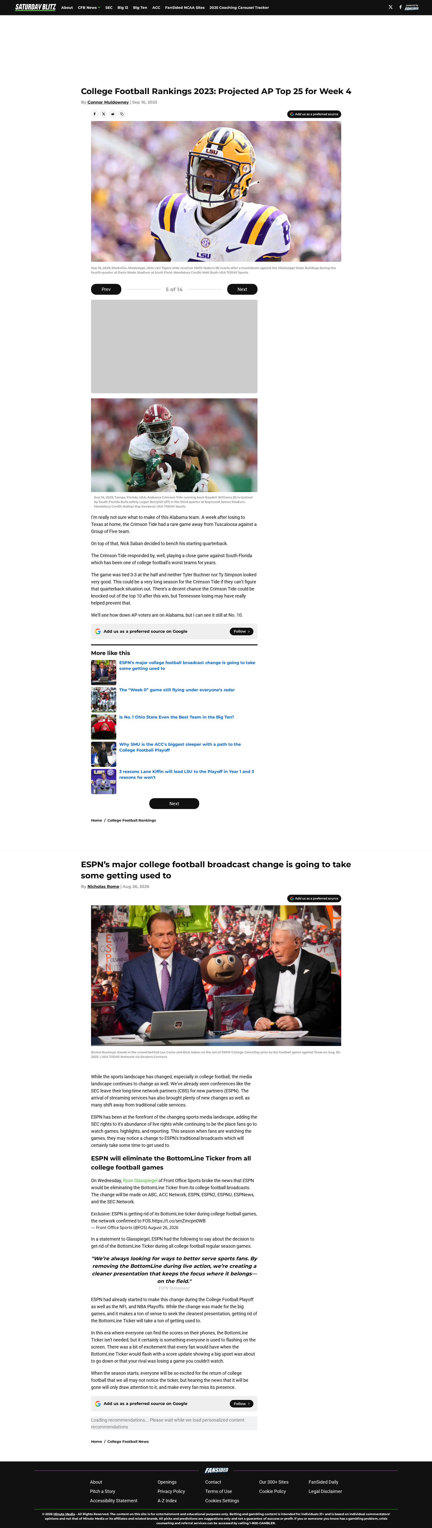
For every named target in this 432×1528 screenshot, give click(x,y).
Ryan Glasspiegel (140, 1180)
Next (242, 289)
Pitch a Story (102, 1491)
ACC (156, 7)
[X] (391, 7)
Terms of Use (218, 1491)
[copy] (121, 113)
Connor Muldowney (108, 102)
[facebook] (400, 7)
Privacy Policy (171, 1491)
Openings (167, 1482)
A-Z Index (167, 1500)
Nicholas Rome (103, 886)
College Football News (128, 1441)
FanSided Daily (323, 1482)
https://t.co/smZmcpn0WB (179, 1220)
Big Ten (140, 7)
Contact (213, 1482)
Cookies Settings (222, 1500)
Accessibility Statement (113, 1500)
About (67, 7)
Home (96, 820)
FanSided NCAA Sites (185, 7)
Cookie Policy (272, 1491)
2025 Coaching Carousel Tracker (239, 7)
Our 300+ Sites (274, 1482)
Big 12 (123, 7)
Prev (106, 289)
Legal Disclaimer (325, 1491)
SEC (108, 7)
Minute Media (64, 1514)
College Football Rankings (131, 820)
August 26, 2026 (163, 1227)
